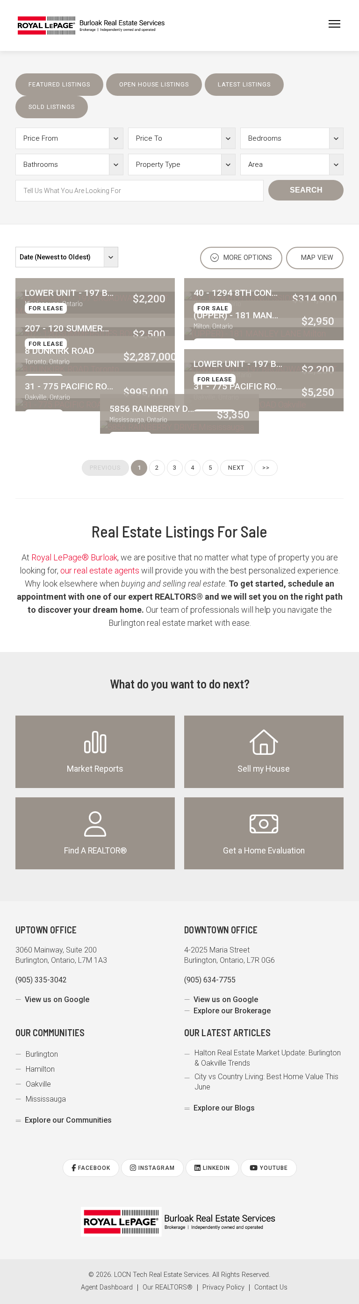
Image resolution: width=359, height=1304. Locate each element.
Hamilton (40, 1069)
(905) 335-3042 (41, 979)
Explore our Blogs (224, 1107)
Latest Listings (244, 84)
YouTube (273, 1168)
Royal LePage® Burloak (74, 557)
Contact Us (270, 1287)
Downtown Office (221, 929)
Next (236, 467)
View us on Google (57, 999)
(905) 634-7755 (210, 979)
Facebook (93, 1168)
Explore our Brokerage (232, 1010)
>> (266, 467)
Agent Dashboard (107, 1287)
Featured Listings (59, 84)
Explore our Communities (68, 1120)
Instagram (155, 1168)
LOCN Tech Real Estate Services (161, 1275)
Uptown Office (46, 929)
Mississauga (46, 1099)
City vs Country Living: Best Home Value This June (266, 1081)
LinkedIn (215, 1168)
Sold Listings (52, 106)
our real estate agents (99, 570)
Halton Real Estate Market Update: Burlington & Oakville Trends (267, 1058)
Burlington (42, 1054)
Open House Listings (154, 84)
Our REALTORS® (168, 1287)
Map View (316, 258)
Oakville (38, 1084)
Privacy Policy (223, 1287)
